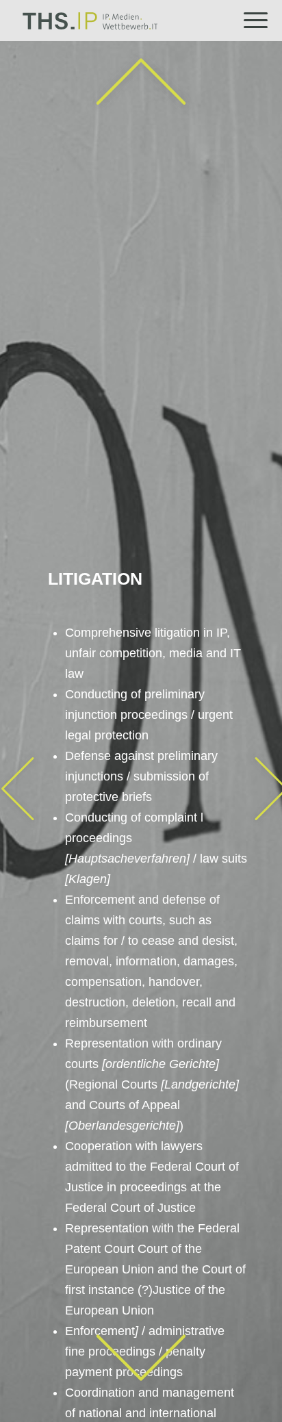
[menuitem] (249, 20)
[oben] (141, 83)
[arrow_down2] (141, 1358)
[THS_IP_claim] (124, 20)
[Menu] (249, 20)
